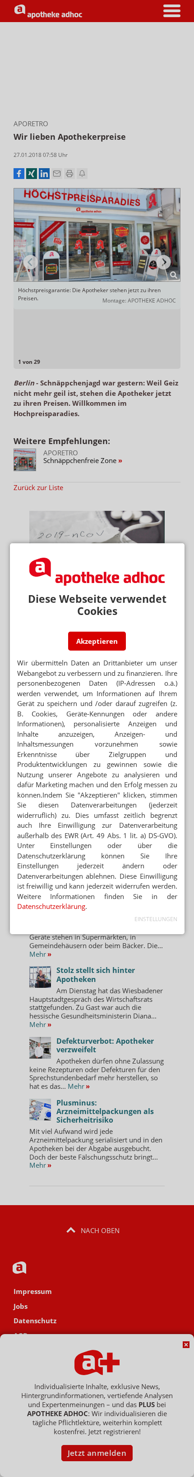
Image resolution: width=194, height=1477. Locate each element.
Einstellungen (155, 919)
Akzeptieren (97, 641)
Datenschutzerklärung (51, 906)
